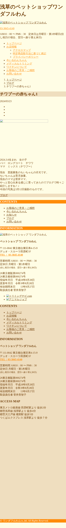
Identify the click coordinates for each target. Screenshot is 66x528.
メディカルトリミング (19, 63)
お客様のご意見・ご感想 (20, 70)
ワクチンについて (16, 67)
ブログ (4, 195)
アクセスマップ (22, 50)
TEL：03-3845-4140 (11, 359)
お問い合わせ (14, 73)
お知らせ (11, 214)
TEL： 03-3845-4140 (11, 254)
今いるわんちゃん (16, 60)
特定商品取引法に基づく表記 (29, 53)
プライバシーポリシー (25, 56)
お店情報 (11, 46)
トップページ (14, 43)
